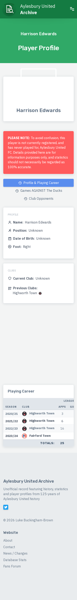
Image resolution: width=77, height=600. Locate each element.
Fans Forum (12, 566)
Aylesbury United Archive (28, 481)
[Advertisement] (38, 346)
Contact (9, 547)
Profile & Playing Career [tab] (41, 183)
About (7, 540)
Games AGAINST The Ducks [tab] (41, 190)
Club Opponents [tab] (40, 198)
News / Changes (15, 553)
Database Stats (14, 560)
